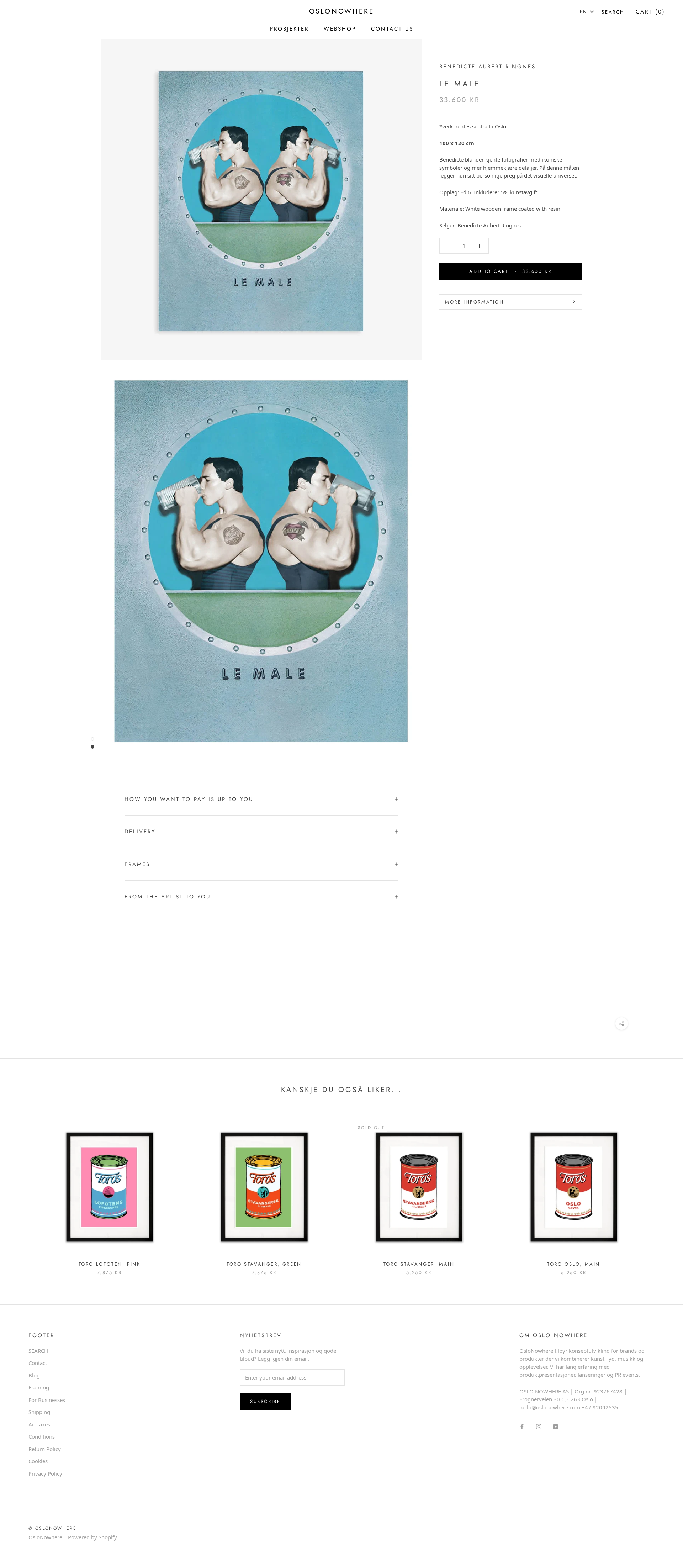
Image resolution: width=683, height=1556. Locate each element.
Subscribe (265, 1401)
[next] (661, 1190)
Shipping (39, 1411)
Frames (137, 864)
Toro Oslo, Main (573, 1264)
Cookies (38, 1461)
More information (474, 302)
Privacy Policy (45, 1473)
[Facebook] (522, 1426)
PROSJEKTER (289, 29)
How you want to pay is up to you (189, 799)
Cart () (650, 12)
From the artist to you (168, 897)
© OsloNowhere (52, 1528)
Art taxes (39, 1424)
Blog (34, 1375)
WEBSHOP (340, 29)
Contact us (392, 29)
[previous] (22, 1190)
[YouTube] (555, 1426)
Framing (38, 1387)
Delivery (140, 831)
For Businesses (46, 1399)
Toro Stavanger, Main (419, 1264)
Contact (37, 1362)
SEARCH (38, 1350)
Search (613, 12)
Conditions (41, 1436)
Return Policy (44, 1448)
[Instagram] (538, 1426)
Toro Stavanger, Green (264, 1264)
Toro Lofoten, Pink (110, 1264)
